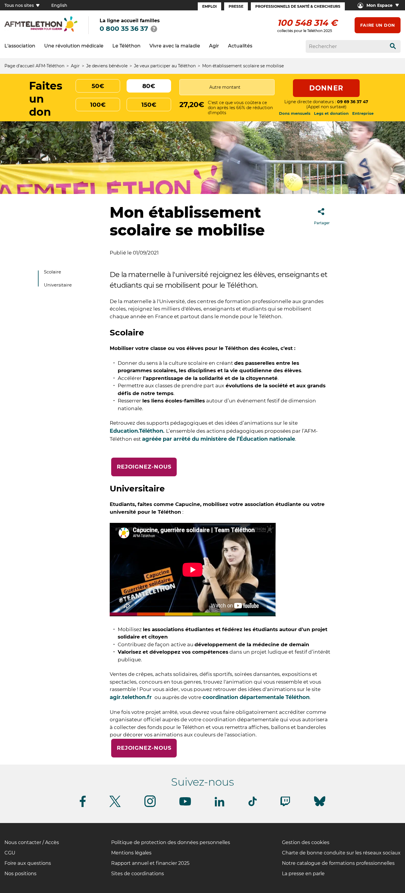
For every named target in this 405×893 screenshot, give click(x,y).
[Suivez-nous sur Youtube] (185, 804)
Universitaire (58, 285)
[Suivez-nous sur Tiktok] (252, 805)
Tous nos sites (19, 5)
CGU (9, 853)
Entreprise (363, 113)
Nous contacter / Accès (31, 842)
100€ (98, 104)
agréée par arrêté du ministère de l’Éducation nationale (218, 439)
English (59, 5)
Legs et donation (331, 113)
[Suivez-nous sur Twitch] (285, 805)
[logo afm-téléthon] (40, 31)
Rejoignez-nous (144, 467)
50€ (98, 86)
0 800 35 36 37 (124, 29)
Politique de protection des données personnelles (170, 842)
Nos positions (20, 873)
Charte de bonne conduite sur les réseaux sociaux (341, 853)
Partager (322, 223)
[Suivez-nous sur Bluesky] (320, 806)
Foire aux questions (27, 863)
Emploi (209, 6)
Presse (236, 6)
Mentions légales (131, 853)
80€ (148, 86)
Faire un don (377, 25)
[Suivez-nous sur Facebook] (83, 806)
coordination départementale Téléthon (256, 697)
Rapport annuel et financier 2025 (150, 863)
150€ (148, 104)
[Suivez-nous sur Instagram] (150, 806)
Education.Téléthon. (138, 431)
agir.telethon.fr (131, 697)
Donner (326, 88)
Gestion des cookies (305, 842)
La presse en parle (303, 873)
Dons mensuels (294, 113)
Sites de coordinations (137, 873)
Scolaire (52, 272)
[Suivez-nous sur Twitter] (115, 806)
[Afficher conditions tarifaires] (154, 29)
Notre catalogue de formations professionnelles (338, 863)
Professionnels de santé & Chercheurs (297, 6)
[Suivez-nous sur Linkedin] (220, 805)
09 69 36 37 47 (352, 101)
